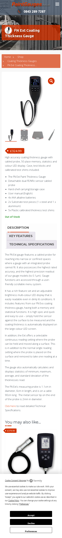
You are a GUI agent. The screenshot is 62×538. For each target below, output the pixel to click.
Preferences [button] (24, 504)
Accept (31, 515)
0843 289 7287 (34, 11)
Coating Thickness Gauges (22, 61)
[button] (51, 81)
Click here (10, 406)
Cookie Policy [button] (13, 500)
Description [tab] (18, 228)
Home (7, 56)
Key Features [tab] (21, 236)
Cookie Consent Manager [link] (15, 480)
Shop (20, 56)
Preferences (31, 531)
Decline (31, 523)
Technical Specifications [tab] (31, 244)
